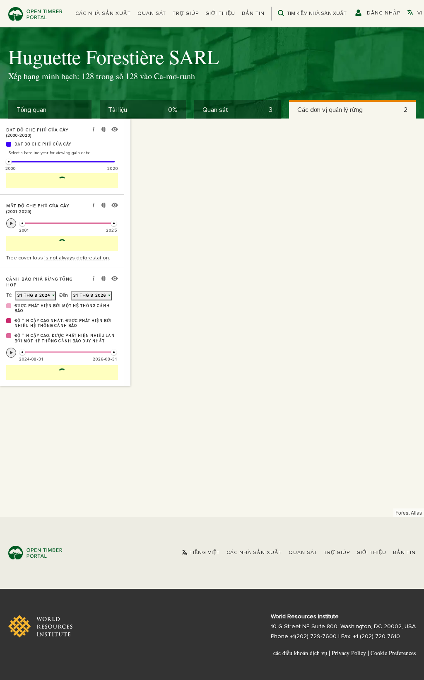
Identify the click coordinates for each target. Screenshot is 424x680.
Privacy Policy (349, 653)
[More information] (93, 130)
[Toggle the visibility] (114, 130)
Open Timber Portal (35, 14)
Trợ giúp (186, 13)
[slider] (9, 162)
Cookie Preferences (393, 653)
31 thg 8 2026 (89, 295)
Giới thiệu (220, 13)
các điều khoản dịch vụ (300, 653)
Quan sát (151, 13)
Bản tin (253, 13)
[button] (103, 13)
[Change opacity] (103, 130)
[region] (212, 318)
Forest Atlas (408, 512)
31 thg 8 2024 (33, 295)
